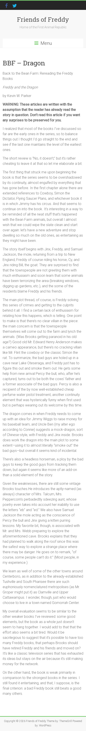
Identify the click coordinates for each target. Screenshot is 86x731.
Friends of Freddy (43, 19)
